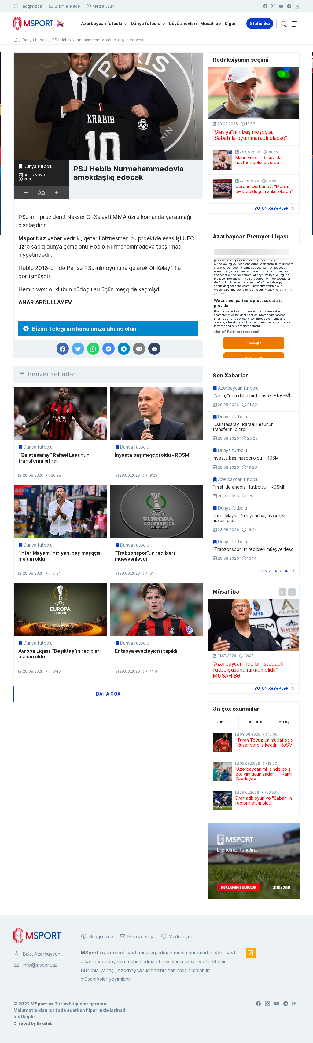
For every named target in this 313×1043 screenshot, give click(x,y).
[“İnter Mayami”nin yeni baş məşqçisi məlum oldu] (60, 511)
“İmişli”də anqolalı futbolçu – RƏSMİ (248, 487)
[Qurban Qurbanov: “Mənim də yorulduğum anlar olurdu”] (222, 189)
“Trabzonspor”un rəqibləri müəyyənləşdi (145, 555)
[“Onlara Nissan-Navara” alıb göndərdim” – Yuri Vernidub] (253, 625)
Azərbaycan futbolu (101, 23)
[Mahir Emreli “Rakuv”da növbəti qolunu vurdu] (222, 160)
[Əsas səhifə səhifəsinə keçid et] (15, 40)
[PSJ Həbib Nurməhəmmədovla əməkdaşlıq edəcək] (108, 106)
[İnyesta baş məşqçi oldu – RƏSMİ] (156, 413)
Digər (230, 23)
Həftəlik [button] (254, 722)
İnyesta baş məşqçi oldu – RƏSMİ (152, 455)
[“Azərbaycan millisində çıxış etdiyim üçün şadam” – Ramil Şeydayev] (222, 771)
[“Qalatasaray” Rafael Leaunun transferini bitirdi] (60, 413)
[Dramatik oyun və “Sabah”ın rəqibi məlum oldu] (222, 800)
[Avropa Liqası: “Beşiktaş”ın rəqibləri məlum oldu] (60, 609)
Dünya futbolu (145, 23)
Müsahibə (210, 23)
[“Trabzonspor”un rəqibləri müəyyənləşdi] (156, 511)
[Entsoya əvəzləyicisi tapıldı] (156, 609)
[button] (283, 23)
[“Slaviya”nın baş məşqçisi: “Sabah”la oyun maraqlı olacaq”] (253, 93)
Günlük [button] (223, 722)
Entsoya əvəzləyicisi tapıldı (146, 651)
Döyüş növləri (183, 23)
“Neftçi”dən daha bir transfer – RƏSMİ (251, 395)
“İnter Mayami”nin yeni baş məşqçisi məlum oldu (60, 555)
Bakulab (44, 1023)
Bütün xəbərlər (272, 208)
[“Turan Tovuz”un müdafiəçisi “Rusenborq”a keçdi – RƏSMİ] (222, 742)
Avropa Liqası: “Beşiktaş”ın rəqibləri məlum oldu (59, 654)
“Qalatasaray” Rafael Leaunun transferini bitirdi (53, 457)
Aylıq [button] (284, 722)
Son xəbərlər (274, 571)
